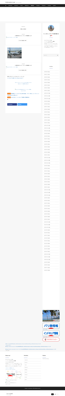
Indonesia (10, 5)
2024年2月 (46, 152)
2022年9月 (46, 197)
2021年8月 (46, 232)
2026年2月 (46, 87)
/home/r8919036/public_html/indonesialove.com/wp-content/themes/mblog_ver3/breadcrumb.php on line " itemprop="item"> (30, 346)
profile (54, 5)
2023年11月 (46, 160)
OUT (55, 394)
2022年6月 (46, 205)
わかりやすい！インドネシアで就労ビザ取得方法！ (20, 97)
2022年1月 (46, 219)
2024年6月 (46, 141)
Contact (49, 5)
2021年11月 (46, 224)
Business (16, 5)
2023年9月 (46, 165)
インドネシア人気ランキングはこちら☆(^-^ (15, 78)
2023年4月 (46, 179)
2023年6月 (46, 173)
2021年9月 (46, 230)
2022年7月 (46, 203)
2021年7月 (46, 235)
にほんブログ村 (23, 90)
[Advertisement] (32, 14)
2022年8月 (46, 200)
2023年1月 (46, 187)
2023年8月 (46, 168)
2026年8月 (46, 71)
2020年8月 (46, 264)
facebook (10, 104)
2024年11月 (46, 128)
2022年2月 (46, 216)
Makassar (27, 5)
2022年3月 (46, 213)
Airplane (38, 5)
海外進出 (32, 5)
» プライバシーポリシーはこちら (10, 369)
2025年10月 (46, 98)
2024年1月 (46, 154)
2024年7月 (46, 138)
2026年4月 (46, 82)
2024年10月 (46, 130)
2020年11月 (46, 256)
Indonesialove (30, 388)
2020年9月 (46, 262)
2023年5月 (46, 176)
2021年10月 (46, 227)
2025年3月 (46, 117)
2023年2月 (46, 184)
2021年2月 (46, 248)
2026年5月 (46, 79)
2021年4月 (46, 243)
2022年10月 (46, 195)
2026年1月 (46, 90)
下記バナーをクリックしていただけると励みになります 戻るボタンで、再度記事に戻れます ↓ (23, 84)
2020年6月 (46, 270)
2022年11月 (46, 192)
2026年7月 (46, 74)
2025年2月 (46, 120)
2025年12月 (46, 93)
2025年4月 (46, 114)
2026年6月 (46, 77)
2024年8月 (46, 136)
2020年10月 (46, 259)
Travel (21, 5)
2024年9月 (46, 133)
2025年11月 (46, 95)
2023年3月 (46, 181)
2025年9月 (46, 101)
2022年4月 (46, 211)
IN (52, 394)
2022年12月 (46, 189)
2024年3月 (46, 149)
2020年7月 (46, 267)
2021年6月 (46, 238)
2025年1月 (46, 122)
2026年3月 (46, 85)
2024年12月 (46, 125)
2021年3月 (46, 246)
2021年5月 (46, 240)
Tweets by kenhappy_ (45, 358)
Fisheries (43, 5)
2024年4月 (46, 146)
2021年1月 (46, 251)
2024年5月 (46, 144)
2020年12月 (46, 254)
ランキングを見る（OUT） (23, 40)
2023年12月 (46, 157)
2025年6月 (46, 109)
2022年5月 (46, 208)
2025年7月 (46, 106)
